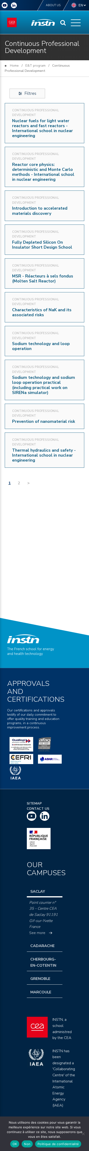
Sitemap (34, 803)
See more (37, 932)
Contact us (38, 808)
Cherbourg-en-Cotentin (43, 962)
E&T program (35, 65)
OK (15, 1144)
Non (27, 1144)
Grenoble (40, 978)
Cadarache (42, 945)
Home (14, 65)
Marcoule (40, 992)
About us (53, 5)
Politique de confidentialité (58, 1144)
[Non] (83, 1133)
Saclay (37, 891)
